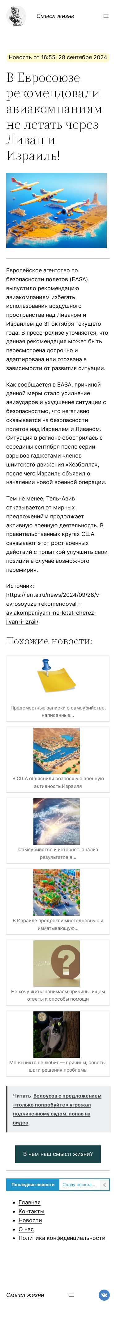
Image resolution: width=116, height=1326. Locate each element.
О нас (26, 1229)
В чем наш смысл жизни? (58, 1154)
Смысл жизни (56, 16)
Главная (30, 1202)
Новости (30, 1220)
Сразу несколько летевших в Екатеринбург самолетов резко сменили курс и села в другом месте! (79, 1184)
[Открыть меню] (106, 16)
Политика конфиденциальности (62, 1238)
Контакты (32, 1211)
